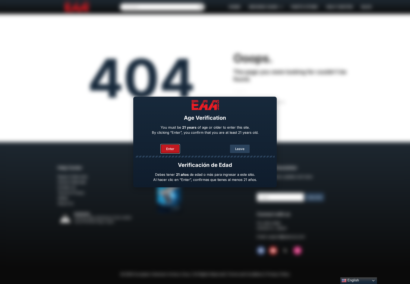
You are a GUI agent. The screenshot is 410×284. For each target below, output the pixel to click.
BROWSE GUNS (263, 7)
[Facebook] (261, 250)
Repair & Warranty (73, 177)
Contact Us (67, 187)
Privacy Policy (278, 274)
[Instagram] (297, 250)
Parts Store (304, 7)
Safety (63, 198)
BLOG (366, 7)
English (353, 280)
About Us (65, 203)
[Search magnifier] (201, 7)
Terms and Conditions (245, 274)
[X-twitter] (285, 250)
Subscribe (314, 197)
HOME (234, 7)
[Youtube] (273, 250)
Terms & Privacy (71, 193)
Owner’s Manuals (72, 182)
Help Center (339, 7)
